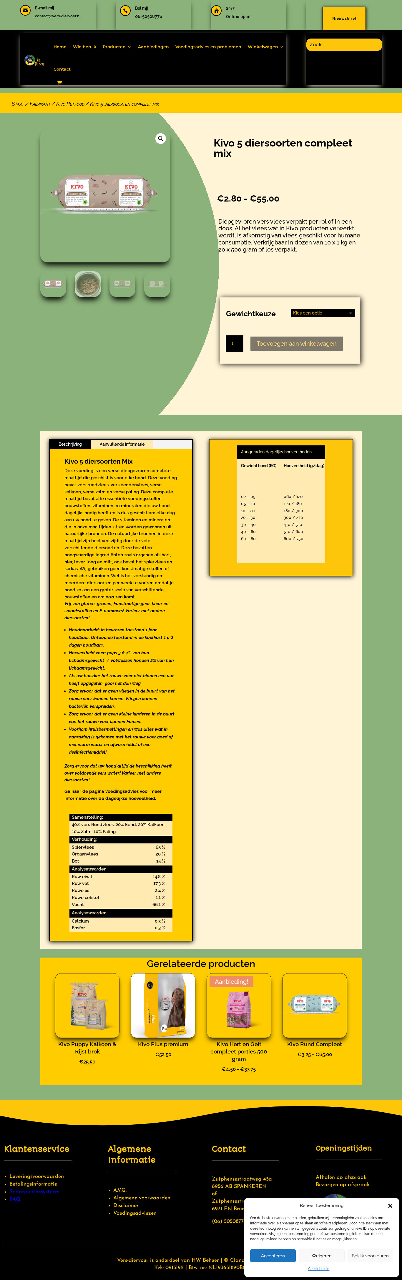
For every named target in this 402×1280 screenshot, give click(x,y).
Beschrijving (70, 444)
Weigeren (322, 1256)
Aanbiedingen (153, 46)
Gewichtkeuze (251, 313)
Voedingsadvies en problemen (208, 46)
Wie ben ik (84, 46)
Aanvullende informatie (122, 444)
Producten (114, 46)
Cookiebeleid (319, 1269)
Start (18, 104)
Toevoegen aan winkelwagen (297, 343)
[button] (390, 1206)
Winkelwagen (263, 46)
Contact (62, 69)
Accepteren (273, 1256)
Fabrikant (40, 104)
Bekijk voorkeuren (370, 1256)
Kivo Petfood (70, 104)
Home (60, 46)
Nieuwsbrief (344, 18)
